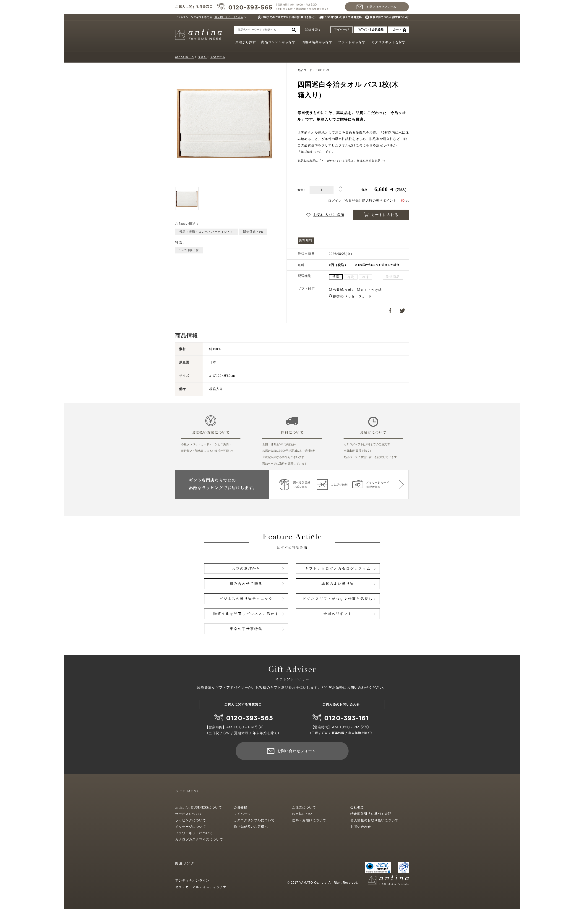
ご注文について (304, 807)
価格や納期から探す (317, 42)
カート (397, 29)
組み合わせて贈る (246, 583)
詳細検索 (311, 30)
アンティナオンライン (192, 880)
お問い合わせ (360, 826)
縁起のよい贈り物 (337, 583)
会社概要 (357, 807)
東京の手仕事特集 (246, 629)
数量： (301, 190)
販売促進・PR (253, 231)
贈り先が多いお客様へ (251, 826)
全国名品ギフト (337, 614)
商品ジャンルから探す (278, 42)
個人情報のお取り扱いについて (374, 820)
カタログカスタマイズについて (199, 839)
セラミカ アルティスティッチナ (201, 887)
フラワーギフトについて (194, 833)
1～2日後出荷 (189, 250)
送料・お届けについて (309, 820)
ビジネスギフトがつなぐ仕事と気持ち (338, 599)
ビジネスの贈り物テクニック (246, 599)
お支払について (304, 814)
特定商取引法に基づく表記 (370, 814)
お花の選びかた (246, 568)
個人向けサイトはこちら (228, 17)
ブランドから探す (351, 42)
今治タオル (217, 57)
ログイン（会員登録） (345, 200)
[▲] (340, 188)
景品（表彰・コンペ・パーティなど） (206, 231)
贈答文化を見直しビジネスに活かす (246, 614)
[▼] (340, 192)
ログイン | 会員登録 (370, 29)
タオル (202, 57)
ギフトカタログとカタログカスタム (338, 568)
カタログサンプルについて (254, 820)
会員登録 (240, 807)
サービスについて (189, 814)
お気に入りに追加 (328, 215)
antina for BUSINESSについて (198, 807)
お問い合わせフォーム (381, 6)
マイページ (341, 29)
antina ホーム (184, 57)
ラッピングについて (190, 820)
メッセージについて (190, 826)
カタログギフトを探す (388, 42)
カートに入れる (384, 215)
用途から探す (245, 42)
